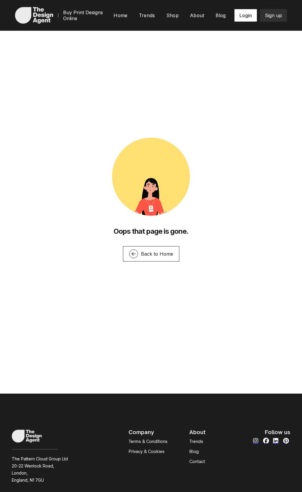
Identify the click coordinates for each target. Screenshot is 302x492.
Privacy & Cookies (147, 451)
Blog (194, 451)
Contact (197, 461)
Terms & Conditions (148, 441)
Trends (196, 441)
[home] (34, 15)
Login (245, 15)
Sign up (273, 15)
